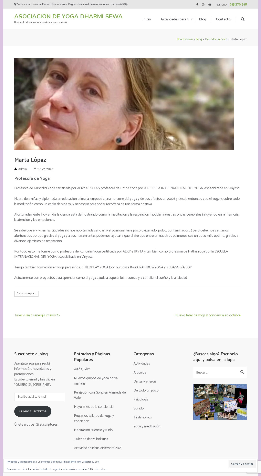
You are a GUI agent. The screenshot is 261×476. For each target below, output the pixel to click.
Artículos (140, 372)
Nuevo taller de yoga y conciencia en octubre (208, 315)
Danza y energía (145, 381)
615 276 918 (238, 4)
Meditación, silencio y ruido (93, 430)
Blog (202, 19)
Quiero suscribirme (32, 411)
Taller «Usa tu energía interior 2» (37, 315)
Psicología (141, 399)
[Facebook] (197, 5)
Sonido (139, 408)
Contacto (223, 19)
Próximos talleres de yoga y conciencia (94, 418)
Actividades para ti (175, 19)
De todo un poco (26, 293)
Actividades (142, 363)
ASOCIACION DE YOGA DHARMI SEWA (68, 16)
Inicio (147, 19)
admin (22, 169)
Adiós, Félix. (82, 369)
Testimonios (143, 417)
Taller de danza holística (91, 439)
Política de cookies (97, 469)
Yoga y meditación (147, 426)
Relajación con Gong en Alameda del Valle (100, 395)
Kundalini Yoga (90, 251)
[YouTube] (209, 5)
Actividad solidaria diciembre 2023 (98, 448)
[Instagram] (203, 5)
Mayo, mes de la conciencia (93, 407)
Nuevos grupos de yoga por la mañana (96, 380)
